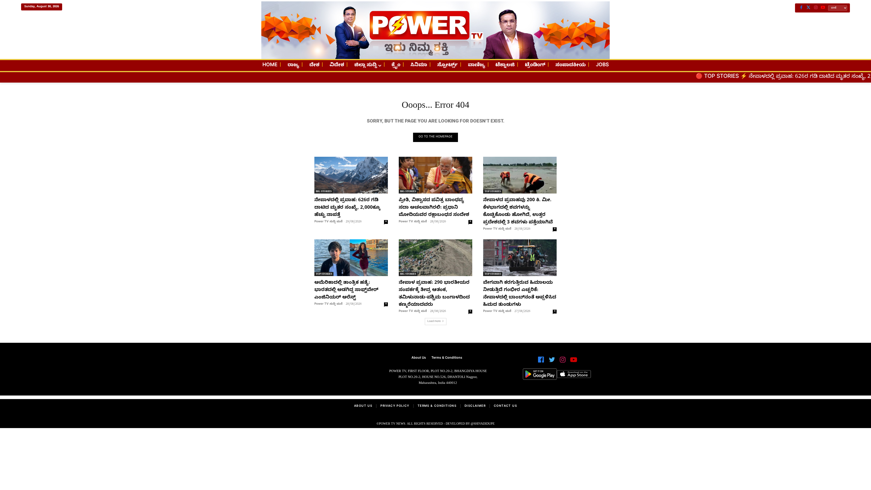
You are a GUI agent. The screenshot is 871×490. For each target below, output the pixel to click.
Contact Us (505, 406)
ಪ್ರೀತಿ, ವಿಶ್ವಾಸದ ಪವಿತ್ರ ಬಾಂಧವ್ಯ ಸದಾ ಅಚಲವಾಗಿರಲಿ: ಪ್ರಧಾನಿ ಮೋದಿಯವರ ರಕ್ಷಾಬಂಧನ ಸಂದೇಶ (434, 207)
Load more (434, 321)
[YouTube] (823, 8)
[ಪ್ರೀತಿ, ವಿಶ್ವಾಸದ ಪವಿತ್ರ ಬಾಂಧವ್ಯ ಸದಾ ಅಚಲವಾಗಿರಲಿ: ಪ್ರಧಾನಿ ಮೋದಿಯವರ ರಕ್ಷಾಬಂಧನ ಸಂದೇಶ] (435, 175)
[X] (808, 8)
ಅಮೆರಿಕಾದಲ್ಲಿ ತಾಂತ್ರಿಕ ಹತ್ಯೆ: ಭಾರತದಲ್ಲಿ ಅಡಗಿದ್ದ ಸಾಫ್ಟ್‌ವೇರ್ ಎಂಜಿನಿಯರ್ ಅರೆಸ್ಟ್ (346, 290)
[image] (314, 372)
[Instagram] (815, 8)
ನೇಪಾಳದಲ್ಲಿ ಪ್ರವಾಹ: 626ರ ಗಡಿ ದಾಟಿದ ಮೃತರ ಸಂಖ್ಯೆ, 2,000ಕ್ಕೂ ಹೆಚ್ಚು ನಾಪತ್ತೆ (761, 77)
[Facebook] (801, 8)
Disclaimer (475, 406)
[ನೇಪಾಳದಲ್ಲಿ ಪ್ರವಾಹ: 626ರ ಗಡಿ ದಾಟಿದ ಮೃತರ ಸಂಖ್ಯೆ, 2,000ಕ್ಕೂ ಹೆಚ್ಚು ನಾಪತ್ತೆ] (351, 175)
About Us (363, 406)
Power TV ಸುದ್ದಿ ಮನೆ (328, 222)
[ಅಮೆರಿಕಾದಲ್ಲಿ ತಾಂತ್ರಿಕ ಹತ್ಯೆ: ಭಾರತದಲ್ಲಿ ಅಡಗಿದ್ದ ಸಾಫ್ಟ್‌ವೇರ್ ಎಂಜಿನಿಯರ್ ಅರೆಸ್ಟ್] (351, 257)
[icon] (541, 362)
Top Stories (492, 191)
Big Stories (324, 191)
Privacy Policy (394, 406)
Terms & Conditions (437, 406)
